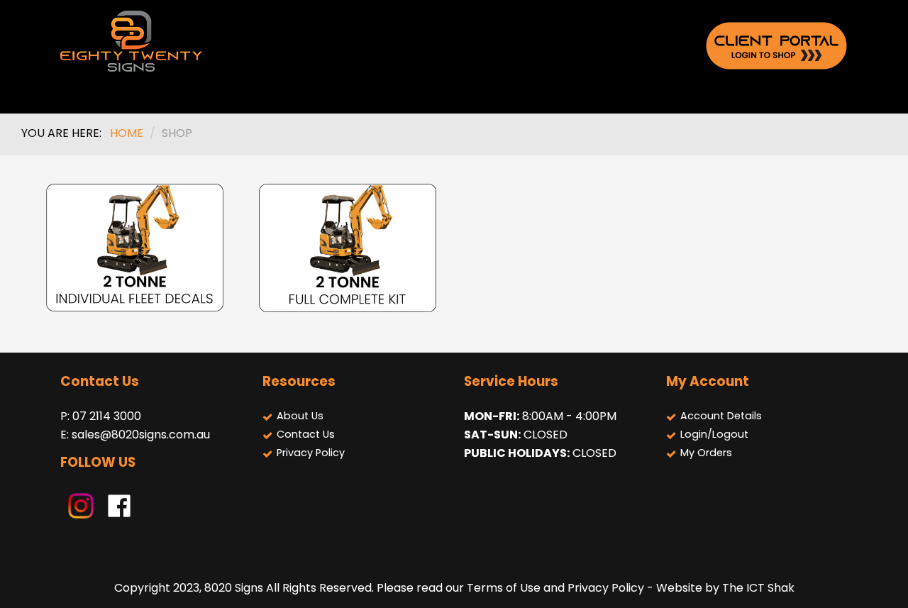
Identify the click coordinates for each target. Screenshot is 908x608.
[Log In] (776, 45)
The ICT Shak (758, 588)
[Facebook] (119, 505)
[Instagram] (81, 505)
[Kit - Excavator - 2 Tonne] (347, 248)
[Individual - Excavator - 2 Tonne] (134, 248)
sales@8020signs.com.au (141, 434)
